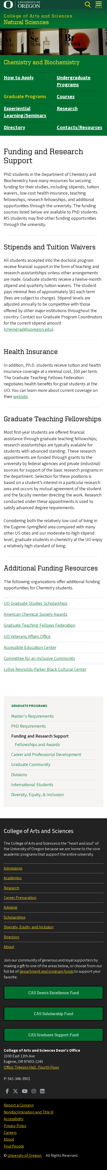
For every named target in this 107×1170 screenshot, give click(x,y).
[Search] (88, 4)
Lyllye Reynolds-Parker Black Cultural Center (45, 669)
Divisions (19, 775)
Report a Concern (19, 1105)
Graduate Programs (25, 96)
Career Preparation (20, 897)
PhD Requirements (28, 726)
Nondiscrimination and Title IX (29, 1112)
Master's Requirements (32, 716)
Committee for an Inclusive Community (39, 658)
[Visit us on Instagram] (34, 1092)
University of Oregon (24, 1155)
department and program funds (46, 971)
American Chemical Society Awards (35, 614)
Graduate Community (30, 764)
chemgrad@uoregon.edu (28, 329)
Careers (10, 1132)
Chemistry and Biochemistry (42, 62)
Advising (10, 907)
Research (67, 108)
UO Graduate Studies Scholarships (35, 603)
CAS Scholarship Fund (53, 1013)
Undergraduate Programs (74, 81)
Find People (14, 1146)
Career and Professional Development (46, 755)
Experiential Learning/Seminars (25, 112)
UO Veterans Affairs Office (27, 636)
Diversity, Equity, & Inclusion (37, 795)
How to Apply (19, 77)
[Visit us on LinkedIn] (42, 1092)
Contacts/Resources (79, 127)
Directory (14, 127)
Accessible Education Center (30, 647)
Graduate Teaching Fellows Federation (39, 625)
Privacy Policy (15, 1126)
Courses (66, 96)
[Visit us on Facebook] (7, 1092)
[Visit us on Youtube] (25, 1092)
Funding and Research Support (40, 736)
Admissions (13, 868)
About (9, 947)
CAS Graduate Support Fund (53, 1034)
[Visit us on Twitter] (15, 1092)
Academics (12, 878)
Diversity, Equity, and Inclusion (29, 927)
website (20, 397)
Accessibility (13, 1119)
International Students (32, 785)
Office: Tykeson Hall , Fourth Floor (31, 1067)
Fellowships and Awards (37, 745)
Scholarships (14, 917)
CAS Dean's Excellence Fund (53, 992)
